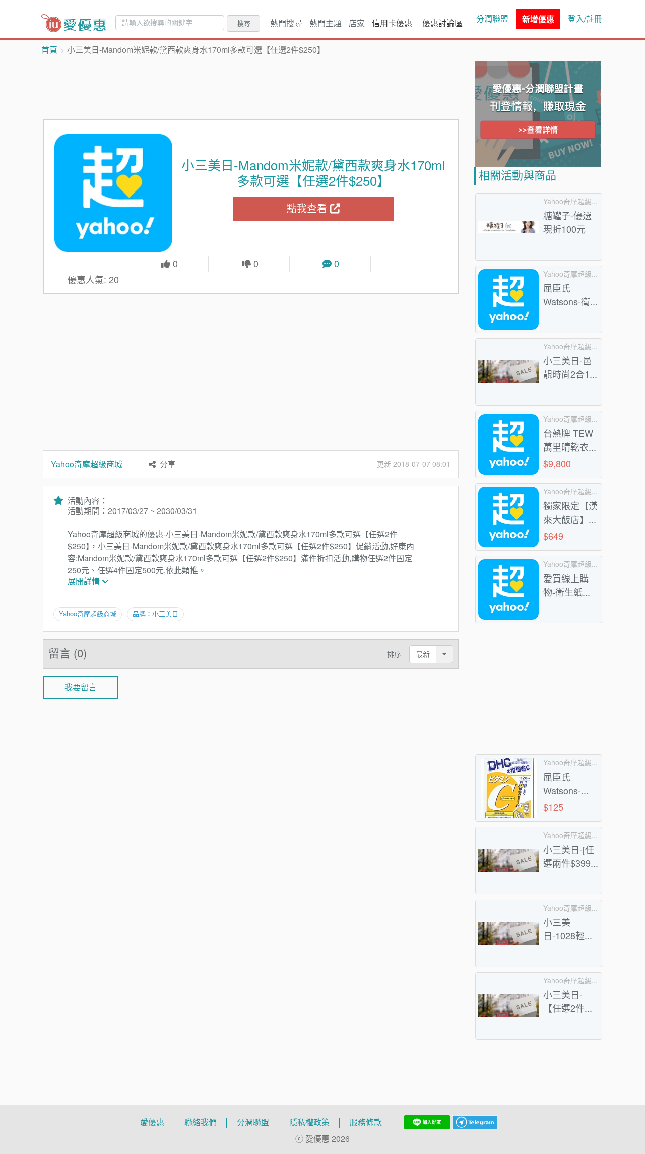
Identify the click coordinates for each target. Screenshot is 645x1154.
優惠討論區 (442, 23)
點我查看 (308, 208)
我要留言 (80, 687)
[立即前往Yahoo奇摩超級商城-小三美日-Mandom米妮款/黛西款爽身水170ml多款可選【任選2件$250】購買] (113, 193)
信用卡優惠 (392, 23)
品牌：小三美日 (155, 614)
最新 (423, 654)
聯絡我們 (200, 1122)
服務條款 (366, 1122)
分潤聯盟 (492, 18)
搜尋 (243, 23)
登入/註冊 (585, 18)
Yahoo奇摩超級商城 (86, 464)
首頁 (49, 49)
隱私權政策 (309, 1122)
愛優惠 (152, 1122)
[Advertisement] (251, 86)
